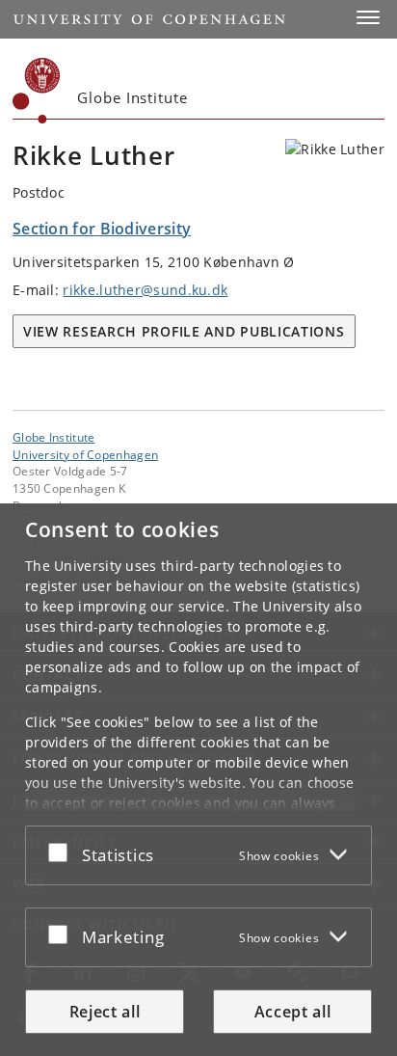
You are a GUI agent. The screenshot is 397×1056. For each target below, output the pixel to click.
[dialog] (198, 779)
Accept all (292, 1011)
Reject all (105, 1011)
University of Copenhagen (85, 454)
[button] (368, 17)
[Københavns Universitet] (37, 90)
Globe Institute (54, 437)
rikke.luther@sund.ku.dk (145, 290)
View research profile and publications (184, 331)
